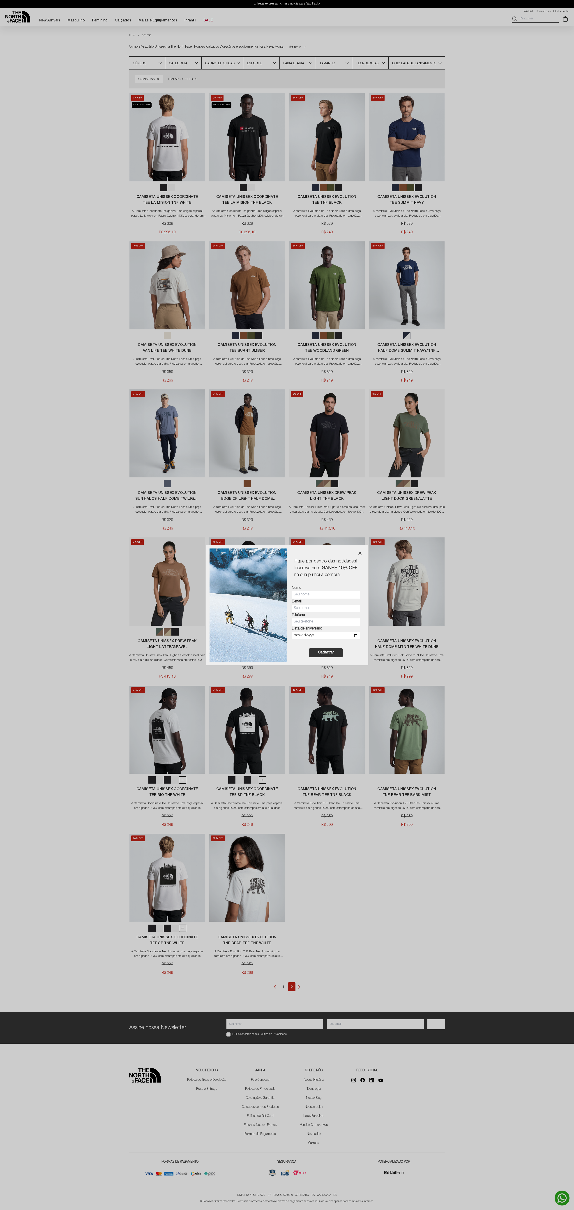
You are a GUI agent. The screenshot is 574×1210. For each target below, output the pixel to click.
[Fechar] (360, 553)
